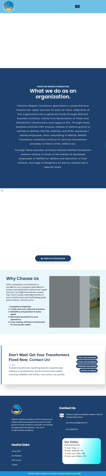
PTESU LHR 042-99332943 (87, 357)
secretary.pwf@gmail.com (77, 423)
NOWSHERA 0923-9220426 (86, 366)
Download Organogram (54, 258)
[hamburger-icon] (77, 6)
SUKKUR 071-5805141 (88, 370)
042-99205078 (72, 429)
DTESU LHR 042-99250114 (87, 362)
